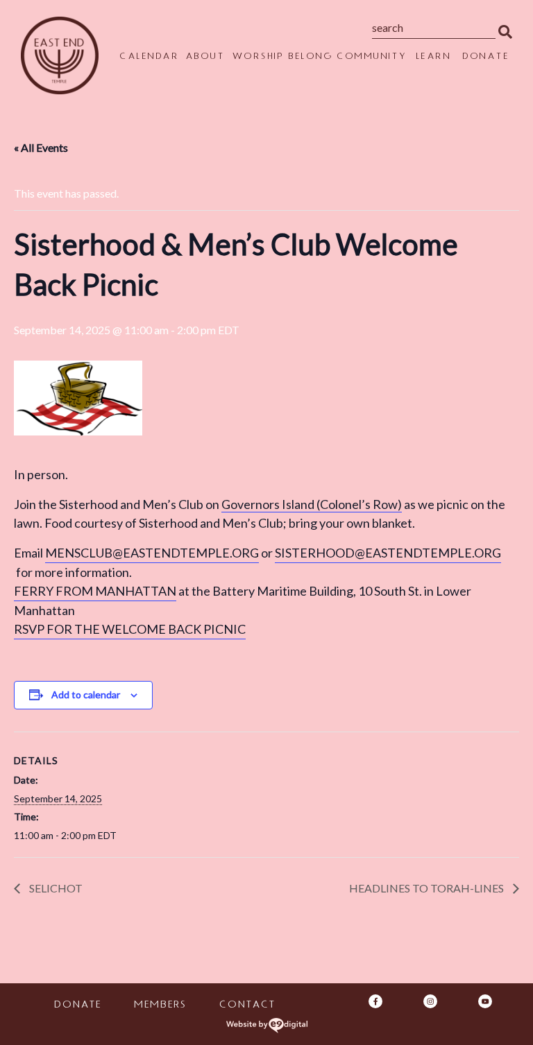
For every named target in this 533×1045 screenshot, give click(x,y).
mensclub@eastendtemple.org (152, 552)
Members (159, 1005)
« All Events (41, 147)
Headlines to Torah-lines (427, 888)
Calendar (148, 57)
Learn (433, 57)
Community (372, 57)
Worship (258, 57)
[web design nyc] (267, 1025)
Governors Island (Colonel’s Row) (311, 504)
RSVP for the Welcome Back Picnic (130, 629)
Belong (310, 57)
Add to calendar (85, 694)
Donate (485, 57)
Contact (247, 1005)
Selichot (55, 888)
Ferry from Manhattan (95, 590)
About (205, 57)
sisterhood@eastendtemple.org (388, 552)
